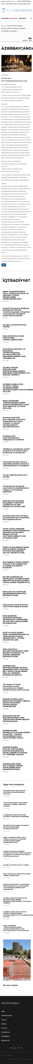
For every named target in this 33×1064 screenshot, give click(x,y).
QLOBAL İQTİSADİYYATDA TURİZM (14, 326)
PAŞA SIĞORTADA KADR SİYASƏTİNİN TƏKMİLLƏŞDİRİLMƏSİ (13, 338)
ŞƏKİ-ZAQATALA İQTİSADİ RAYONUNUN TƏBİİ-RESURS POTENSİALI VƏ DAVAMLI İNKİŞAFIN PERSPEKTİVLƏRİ (16, 653)
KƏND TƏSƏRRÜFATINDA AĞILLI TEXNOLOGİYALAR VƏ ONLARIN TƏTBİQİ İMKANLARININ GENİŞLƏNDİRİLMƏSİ (16, 295)
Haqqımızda (9, 1055)
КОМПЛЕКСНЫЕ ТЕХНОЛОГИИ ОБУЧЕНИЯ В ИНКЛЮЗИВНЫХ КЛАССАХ (14, 792)
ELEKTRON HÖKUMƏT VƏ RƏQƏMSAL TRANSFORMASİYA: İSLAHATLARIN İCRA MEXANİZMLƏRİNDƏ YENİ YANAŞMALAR (14, 353)
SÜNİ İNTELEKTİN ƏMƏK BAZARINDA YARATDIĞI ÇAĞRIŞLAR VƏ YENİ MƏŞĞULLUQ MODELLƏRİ (14, 503)
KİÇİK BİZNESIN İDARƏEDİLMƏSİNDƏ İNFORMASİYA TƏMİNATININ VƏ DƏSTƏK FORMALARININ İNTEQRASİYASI (15, 619)
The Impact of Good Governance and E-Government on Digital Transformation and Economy (16, 687)
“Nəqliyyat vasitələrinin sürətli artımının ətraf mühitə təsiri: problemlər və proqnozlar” (16, 451)
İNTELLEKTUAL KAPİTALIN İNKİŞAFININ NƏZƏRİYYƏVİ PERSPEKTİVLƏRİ (14, 593)
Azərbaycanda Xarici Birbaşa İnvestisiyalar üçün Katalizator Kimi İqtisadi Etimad (16, 517)
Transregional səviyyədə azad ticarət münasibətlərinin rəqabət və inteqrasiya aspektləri (16, 489)
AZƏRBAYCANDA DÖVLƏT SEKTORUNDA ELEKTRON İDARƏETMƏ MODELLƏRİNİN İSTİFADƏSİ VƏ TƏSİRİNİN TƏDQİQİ (15, 751)
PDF (4, 265)
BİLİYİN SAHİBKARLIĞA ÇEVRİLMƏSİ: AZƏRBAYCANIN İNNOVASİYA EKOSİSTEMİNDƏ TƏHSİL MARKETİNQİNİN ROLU (16, 579)
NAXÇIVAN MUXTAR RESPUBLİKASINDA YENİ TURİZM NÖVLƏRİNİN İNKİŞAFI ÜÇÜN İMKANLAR (16, 718)
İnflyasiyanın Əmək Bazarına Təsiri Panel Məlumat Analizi (15, 606)
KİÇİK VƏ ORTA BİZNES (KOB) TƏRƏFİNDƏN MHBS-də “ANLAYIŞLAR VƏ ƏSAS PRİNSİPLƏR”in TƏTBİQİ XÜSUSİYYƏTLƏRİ (16, 636)
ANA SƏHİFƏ (9, 18)
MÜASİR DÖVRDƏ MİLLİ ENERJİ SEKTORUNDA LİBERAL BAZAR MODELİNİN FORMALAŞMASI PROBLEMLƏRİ (16, 702)
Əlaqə (3, 1055)
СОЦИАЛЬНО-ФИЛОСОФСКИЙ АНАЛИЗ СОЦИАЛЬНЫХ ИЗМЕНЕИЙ (16, 815)
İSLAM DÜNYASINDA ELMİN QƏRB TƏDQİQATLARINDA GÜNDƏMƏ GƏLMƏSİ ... (13, 28)
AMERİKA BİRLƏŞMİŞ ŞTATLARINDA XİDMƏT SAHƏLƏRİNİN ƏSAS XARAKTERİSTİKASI (13, 766)
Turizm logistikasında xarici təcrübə (15, 476)
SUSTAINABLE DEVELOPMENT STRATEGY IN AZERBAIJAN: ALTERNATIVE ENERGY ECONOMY (16, 565)
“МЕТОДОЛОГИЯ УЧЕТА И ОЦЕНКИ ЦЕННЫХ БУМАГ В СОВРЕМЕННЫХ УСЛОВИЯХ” (16, 464)
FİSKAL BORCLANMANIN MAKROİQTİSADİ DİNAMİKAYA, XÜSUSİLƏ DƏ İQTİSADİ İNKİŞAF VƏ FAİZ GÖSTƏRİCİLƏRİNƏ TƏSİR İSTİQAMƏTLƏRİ (16, 533)
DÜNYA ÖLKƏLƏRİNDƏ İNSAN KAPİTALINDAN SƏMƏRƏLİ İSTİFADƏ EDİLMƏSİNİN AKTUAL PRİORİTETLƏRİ (16, 550)
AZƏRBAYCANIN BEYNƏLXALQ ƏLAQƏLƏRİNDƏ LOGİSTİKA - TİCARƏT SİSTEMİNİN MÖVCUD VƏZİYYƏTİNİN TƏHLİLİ (16, 734)
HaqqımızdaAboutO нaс (8, 1)
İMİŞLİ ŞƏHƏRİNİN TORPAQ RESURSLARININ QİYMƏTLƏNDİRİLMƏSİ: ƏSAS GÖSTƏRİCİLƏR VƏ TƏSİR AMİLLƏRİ (16, 404)
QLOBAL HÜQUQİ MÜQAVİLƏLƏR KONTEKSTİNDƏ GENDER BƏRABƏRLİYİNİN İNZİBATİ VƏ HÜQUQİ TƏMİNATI (16, 371)
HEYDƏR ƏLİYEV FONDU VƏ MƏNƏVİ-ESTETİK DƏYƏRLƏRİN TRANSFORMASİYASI (16, 827)
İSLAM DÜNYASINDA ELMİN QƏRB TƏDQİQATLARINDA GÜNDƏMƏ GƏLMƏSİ (15, 804)
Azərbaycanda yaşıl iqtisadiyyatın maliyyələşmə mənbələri (13, 438)
